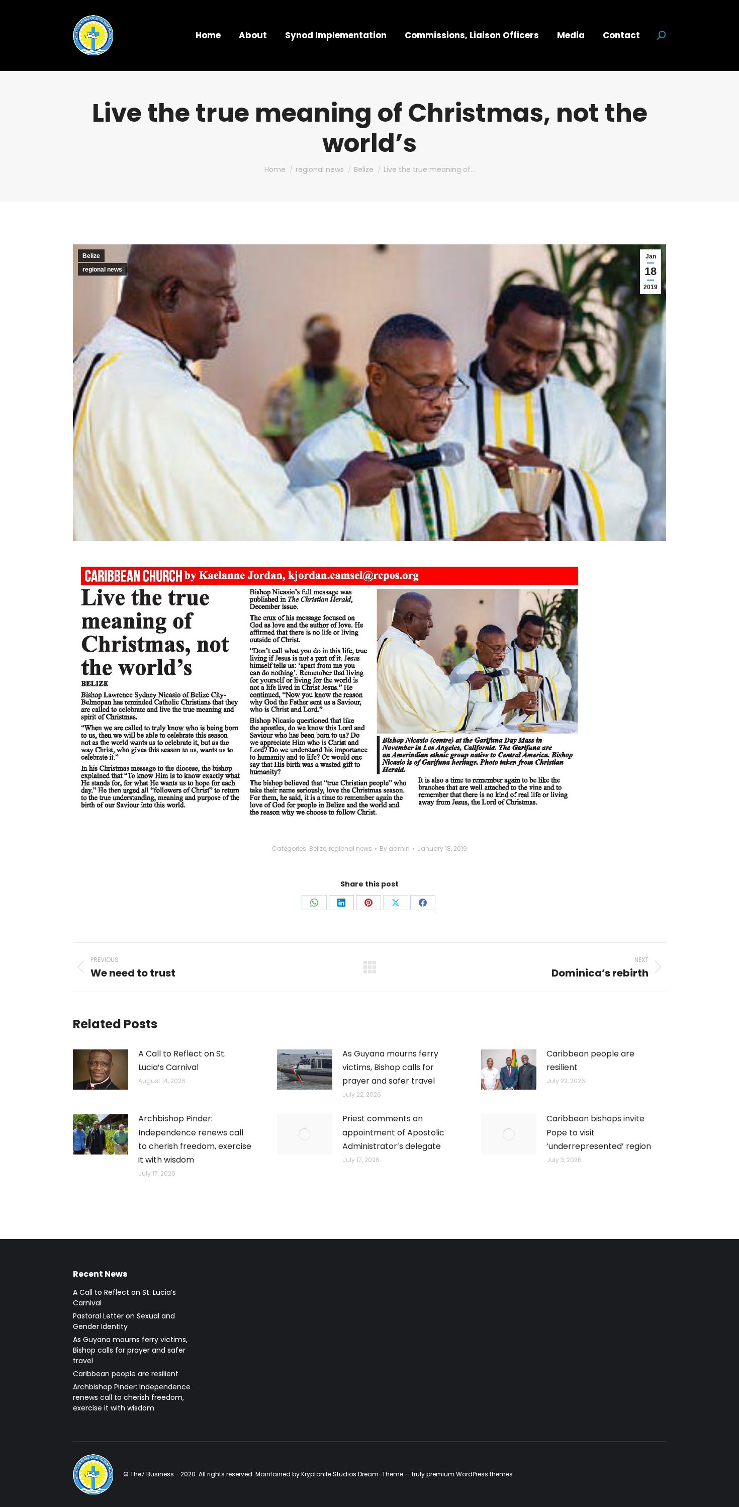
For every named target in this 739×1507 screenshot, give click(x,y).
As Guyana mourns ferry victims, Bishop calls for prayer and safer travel (390, 1067)
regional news (102, 269)
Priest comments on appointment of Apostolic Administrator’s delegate (393, 1132)
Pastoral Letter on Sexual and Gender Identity (124, 1321)
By (395, 848)
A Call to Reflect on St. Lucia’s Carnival (182, 1060)
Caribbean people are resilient (590, 1060)
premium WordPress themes (469, 1474)
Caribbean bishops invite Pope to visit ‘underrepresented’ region (598, 1132)
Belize (91, 255)
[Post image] (100, 1069)
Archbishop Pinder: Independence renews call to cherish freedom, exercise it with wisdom (194, 1139)
